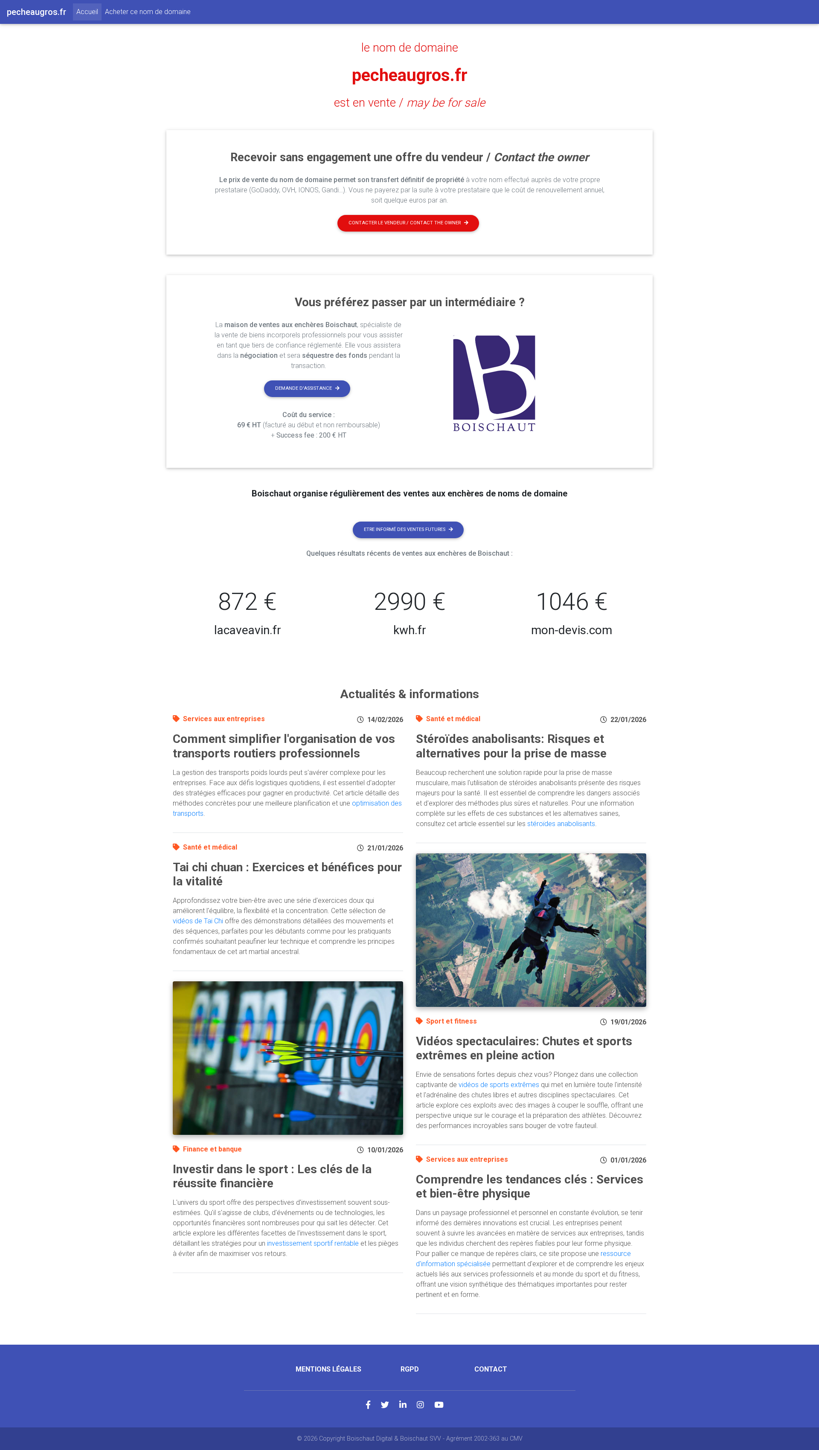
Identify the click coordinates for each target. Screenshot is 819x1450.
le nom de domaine (409, 48)
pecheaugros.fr (410, 75)
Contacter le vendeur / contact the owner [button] (405, 223)
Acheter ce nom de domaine (148, 12)
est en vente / (409, 103)
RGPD (410, 1369)
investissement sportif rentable (313, 1243)
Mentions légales (328, 1369)
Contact (490, 1369)
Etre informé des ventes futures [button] (404, 529)
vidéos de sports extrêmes (499, 1085)
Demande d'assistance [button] (303, 388)
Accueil (89, 11)
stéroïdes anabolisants (561, 824)
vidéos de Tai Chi (198, 921)
